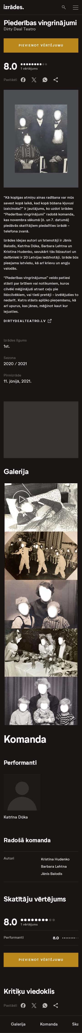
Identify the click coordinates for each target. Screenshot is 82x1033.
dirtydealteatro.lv (25, 321)
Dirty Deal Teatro (20, 29)
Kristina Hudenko (55, 859)
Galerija (18, 1024)
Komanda (49, 1024)
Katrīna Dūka (16, 817)
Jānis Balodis (51, 874)
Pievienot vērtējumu (41, 45)
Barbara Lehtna (54, 866)
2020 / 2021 (15, 363)
